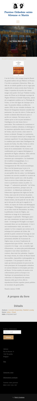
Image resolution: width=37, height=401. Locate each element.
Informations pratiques (10, 377)
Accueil (4, 59)
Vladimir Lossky (28, 310)
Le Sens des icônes (20, 59)
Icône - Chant (11, 312)
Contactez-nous (8, 372)
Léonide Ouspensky (15, 310)
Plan (4, 361)
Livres (10, 59)
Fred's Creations (19, 397)
